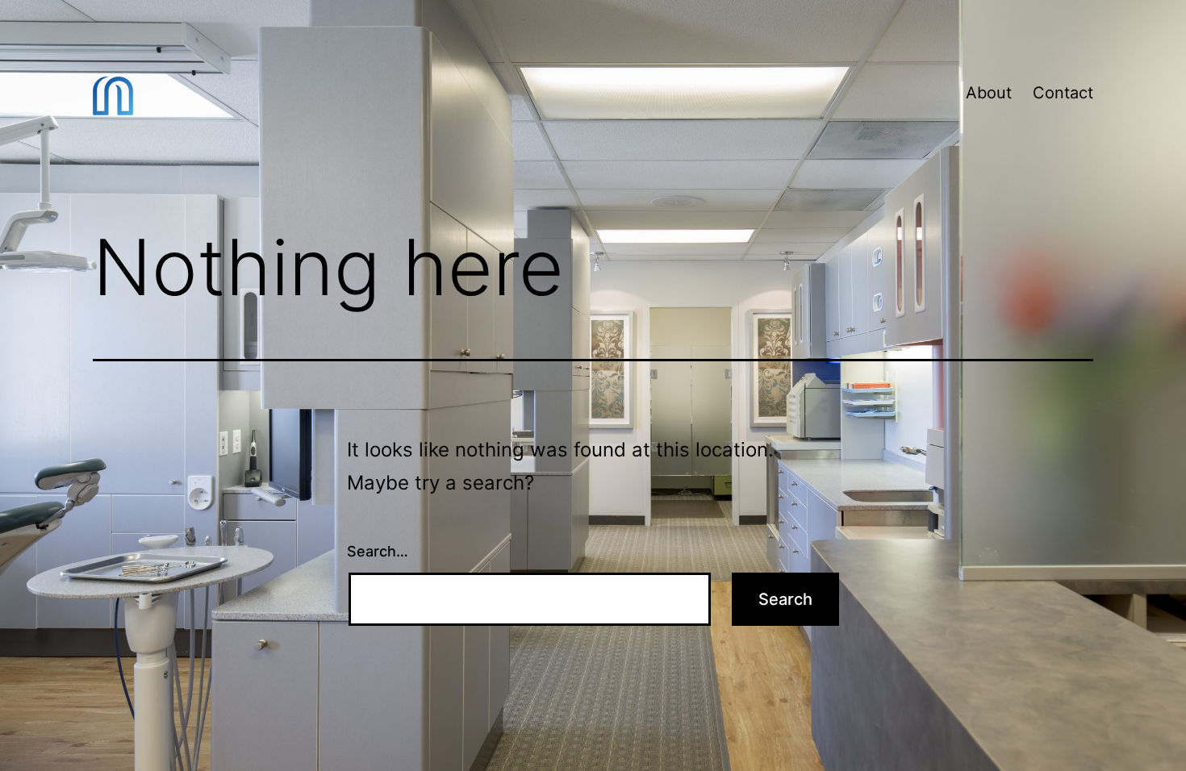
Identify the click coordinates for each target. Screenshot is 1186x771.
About (989, 92)
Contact (1063, 92)
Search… (377, 551)
